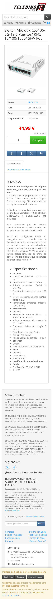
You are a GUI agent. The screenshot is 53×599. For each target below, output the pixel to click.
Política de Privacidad (12, 510)
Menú (9, 22)
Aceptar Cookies (35, 577)
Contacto (36, 22)
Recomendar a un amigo (18, 169)
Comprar (38, 140)
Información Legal (37, 531)
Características (14, 163)
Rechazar (20, 577)
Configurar (8, 577)
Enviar (40, 523)
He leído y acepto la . (26, 516)
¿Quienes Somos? (37, 541)
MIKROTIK (33, 102)
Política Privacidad (13, 534)
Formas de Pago (37, 538)
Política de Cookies (11, 595)
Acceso (22, 22)
